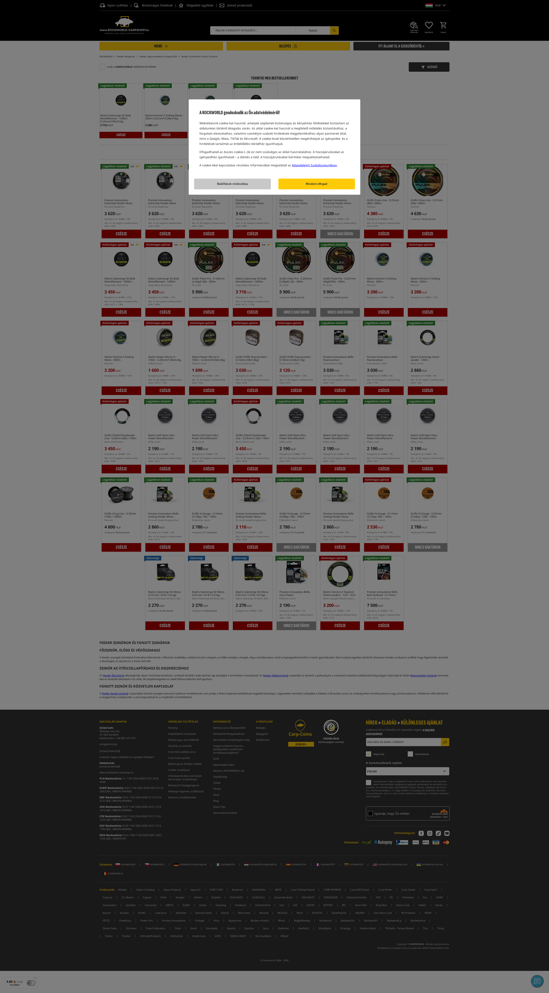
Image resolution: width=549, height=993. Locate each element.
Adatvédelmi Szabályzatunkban (314, 165)
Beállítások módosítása (232, 183)
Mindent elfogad (316, 183)
